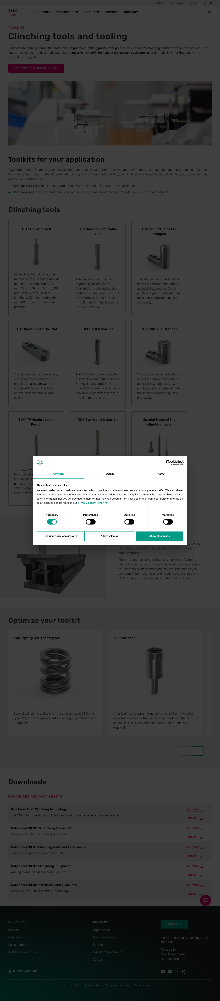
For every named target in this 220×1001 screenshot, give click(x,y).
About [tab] (161, 473)
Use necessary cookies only (61, 536)
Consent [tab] (58, 473)
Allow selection (110, 536)
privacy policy (87, 502)
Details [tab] (110, 473)
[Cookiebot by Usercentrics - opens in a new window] (168, 462)
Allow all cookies (159, 536)
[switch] (91, 522)
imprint (102, 502)
